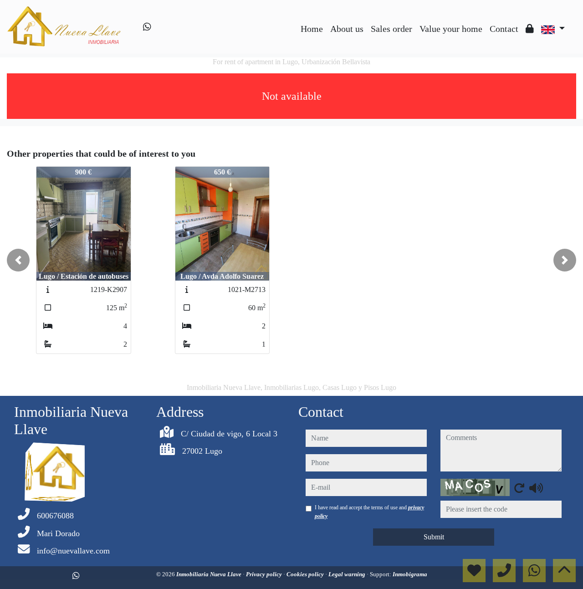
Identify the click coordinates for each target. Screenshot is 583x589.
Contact (504, 29)
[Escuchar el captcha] (536, 488)
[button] (18, 260)
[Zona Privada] (529, 28)
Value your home (450, 29)
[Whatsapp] (147, 27)
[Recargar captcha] (519, 488)
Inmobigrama (410, 574)
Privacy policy (264, 574)
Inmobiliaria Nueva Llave (209, 574)
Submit (434, 537)
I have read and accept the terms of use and (369, 511)
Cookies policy (305, 574)
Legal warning (347, 574)
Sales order (391, 29)
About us (346, 29)
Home (312, 29)
